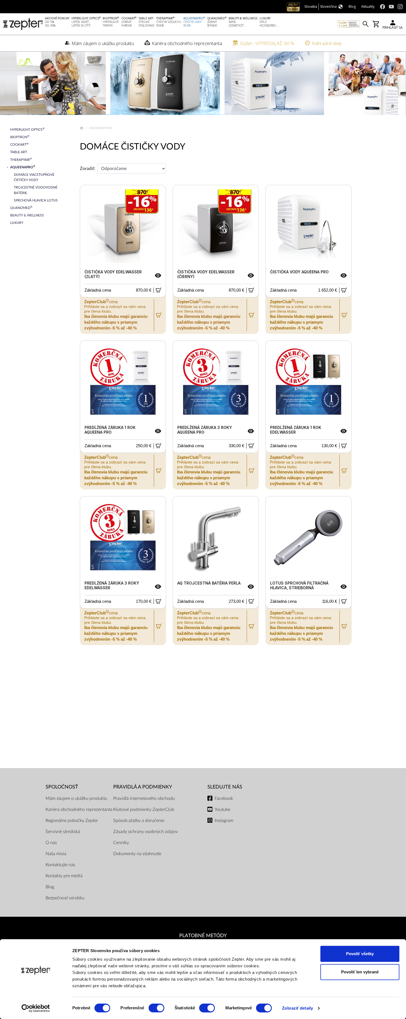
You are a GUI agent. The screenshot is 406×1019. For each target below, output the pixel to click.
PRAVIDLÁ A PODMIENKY (142, 787)
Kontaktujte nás (60, 865)
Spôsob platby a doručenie (138, 820)
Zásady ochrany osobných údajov (145, 831)
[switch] (156, 1008)
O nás (51, 842)
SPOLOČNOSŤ (62, 787)
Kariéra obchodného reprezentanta (79, 809)
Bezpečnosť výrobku (65, 898)
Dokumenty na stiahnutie (137, 854)
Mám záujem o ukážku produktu (76, 798)
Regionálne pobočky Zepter (72, 820)
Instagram (224, 820)
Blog (50, 887)
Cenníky (121, 842)
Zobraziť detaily (297, 1008)
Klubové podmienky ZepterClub (143, 809)
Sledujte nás (224, 787)
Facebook (224, 798)
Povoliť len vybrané (360, 972)
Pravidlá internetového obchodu (144, 798)
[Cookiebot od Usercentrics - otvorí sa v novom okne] (36, 1008)
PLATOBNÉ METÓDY (203, 935)
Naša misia (56, 854)
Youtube (222, 809)
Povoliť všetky (360, 953)
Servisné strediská (63, 831)
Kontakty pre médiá (64, 876)
